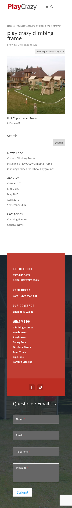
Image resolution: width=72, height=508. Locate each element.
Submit (22, 492)
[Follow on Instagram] (40, 387)
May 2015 (12, 194)
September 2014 (16, 205)
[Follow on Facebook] (32, 387)
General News (15, 224)
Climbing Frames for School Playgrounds (31, 169)
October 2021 (15, 183)
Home (10, 25)
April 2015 (13, 199)
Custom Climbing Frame (21, 158)
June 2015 (13, 188)
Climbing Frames (17, 219)
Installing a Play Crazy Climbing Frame (29, 163)
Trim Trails (19, 352)
